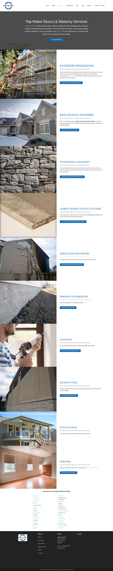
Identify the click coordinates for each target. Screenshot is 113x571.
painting (58, 31)
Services (60, 5)
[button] (60, 5)
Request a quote (42, 546)
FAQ (77, 5)
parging (85, 302)
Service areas (41, 543)
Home (47, 5)
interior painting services (92, 467)
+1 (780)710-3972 (65, 546)
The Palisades (61, 518)
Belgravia (36, 501)
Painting (65, 461)
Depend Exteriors (31, 26)
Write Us (63, 548)
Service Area (69, 5)
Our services (41, 540)
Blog (83, 5)
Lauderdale (61, 495)
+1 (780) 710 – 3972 (99, 5)
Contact (89, 5)
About (53, 5)
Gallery (39, 550)
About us (40, 537)
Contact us (40, 553)
